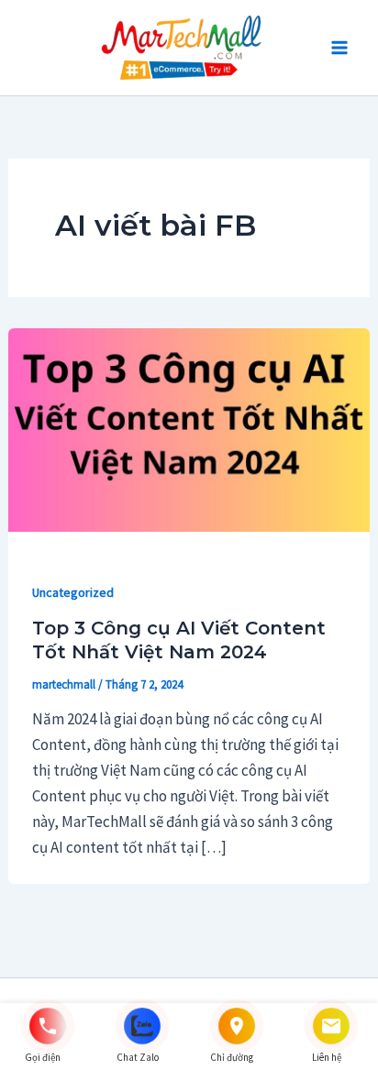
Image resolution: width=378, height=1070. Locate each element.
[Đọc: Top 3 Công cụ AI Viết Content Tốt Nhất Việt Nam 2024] (189, 428)
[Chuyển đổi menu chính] (339, 48)
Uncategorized (73, 592)
